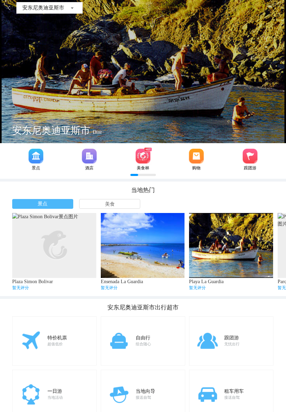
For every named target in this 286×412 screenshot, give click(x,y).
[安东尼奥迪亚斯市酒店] (89, 156)
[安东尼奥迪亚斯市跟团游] (250, 156)
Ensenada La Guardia (122, 281)
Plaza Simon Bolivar (32, 281)
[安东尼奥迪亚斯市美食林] (143, 156)
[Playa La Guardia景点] (231, 245)
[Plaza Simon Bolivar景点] (54, 245)
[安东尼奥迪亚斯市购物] (196, 156)
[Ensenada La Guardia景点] (143, 245)
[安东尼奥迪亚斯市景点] (36, 156)
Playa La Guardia (206, 281)
